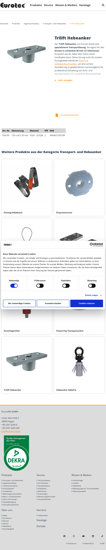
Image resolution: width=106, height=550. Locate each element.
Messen (5, 521)
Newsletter (6, 526)
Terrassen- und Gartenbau (12, 480)
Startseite (4, 23)
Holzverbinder (8, 488)
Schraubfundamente (10, 505)
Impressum (72, 543)
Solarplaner (42, 488)
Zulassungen (42, 494)
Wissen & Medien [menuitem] (66, 5)
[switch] (40, 286)
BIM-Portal (41, 491)
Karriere (41, 510)
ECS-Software (42, 483)
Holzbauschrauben (9, 486)
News (4, 515)
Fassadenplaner (43, 486)
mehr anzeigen (65, 80)
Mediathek (76, 486)
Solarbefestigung (9, 502)
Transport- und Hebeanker (54, 23)
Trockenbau (7, 491)
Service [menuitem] (48, 5)
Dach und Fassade (9, 499)
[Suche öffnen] (103, 5)
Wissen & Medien (81, 475)
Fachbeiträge (77, 480)
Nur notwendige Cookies (19, 303)
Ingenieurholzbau (31, 23)
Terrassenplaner (43, 480)
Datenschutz (89, 543)
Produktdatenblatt (70, 115)
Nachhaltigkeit (8, 529)
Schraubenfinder (44, 499)
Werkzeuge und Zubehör (12, 494)
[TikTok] (102, 536)
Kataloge (42, 520)
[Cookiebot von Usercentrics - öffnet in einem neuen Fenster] (91, 245)
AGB (102, 543)
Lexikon (75, 483)
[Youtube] (83, 536)
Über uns (7, 510)
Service (41, 475)
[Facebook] (64, 536)
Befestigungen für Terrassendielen (85, 488)
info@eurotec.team (11, 431)
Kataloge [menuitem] (84, 5)
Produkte (16, 23)
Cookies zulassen (87, 303)
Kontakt (41, 526)
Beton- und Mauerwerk (11, 496)
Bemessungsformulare (46, 496)
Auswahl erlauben (53, 303)
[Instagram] (74, 536)
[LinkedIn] (93, 536)
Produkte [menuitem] (36, 5)
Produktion (7, 518)
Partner (5, 523)
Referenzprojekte (79, 491)
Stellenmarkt (42, 515)
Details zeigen (91, 295)
